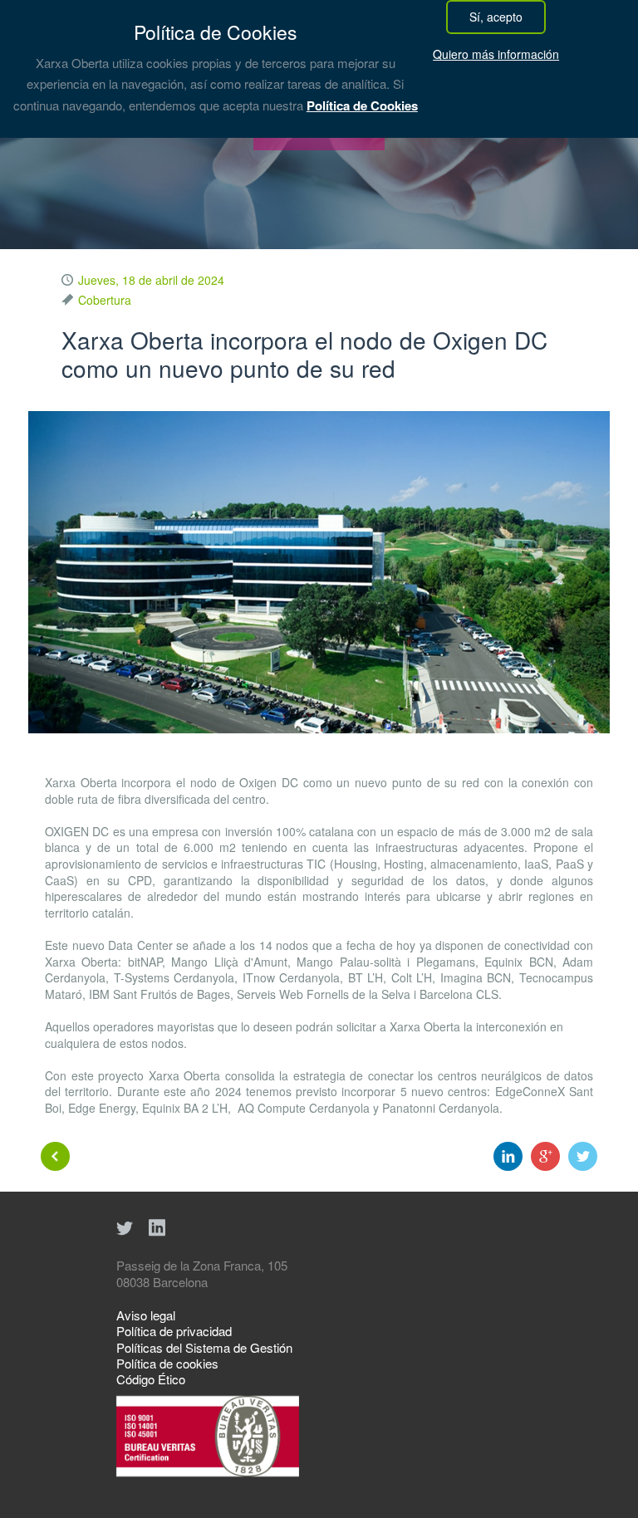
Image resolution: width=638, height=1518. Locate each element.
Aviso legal (145, 1315)
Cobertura (104, 299)
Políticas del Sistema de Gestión (204, 1347)
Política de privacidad (174, 1330)
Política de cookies (167, 1363)
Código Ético (150, 1379)
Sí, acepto (496, 16)
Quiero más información (496, 54)
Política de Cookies (362, 105)
